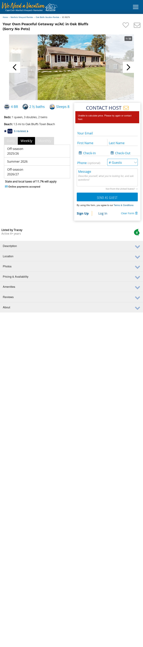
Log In (102, 213)
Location (8, 256)
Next (128, 67)
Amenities (9, 287)
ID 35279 (66, 17)
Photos (7, 266)
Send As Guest (107, 197)
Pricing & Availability (15, 277)
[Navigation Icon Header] (135, 7)
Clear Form (127, 213)
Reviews (8, 297)
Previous (14, 67)
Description (10, 246)
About (6, 307)
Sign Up (83, 213)
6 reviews (20, 131)
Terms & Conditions (124, 205)
